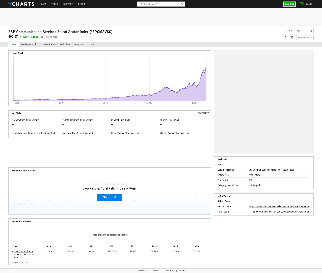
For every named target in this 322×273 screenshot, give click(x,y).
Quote (13, 44)
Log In (309, 4)
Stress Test (80, 44)
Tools (54, 4)
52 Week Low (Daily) (169, 120)
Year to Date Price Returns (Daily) (77, 120)
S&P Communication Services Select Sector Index (24, 254)
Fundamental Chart (30, 44)
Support (68, 4)
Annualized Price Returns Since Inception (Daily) (34, 133)
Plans (81, 4)
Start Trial (109, 197)
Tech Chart (65, 44)
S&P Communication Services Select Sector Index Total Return (281, 211)
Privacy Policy (169, 271)
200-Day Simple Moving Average (175, 133)
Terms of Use (142, 271)
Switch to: (288, 30)
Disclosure (155, 271)
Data (43, 4)
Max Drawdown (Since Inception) (77, 133)
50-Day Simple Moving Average (125, 133)
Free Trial (289, 4)
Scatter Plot (49, 44)
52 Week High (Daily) (120, 120)
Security (181, 271)
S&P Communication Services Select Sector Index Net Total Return (279, 206)
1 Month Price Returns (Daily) (25, 120)
